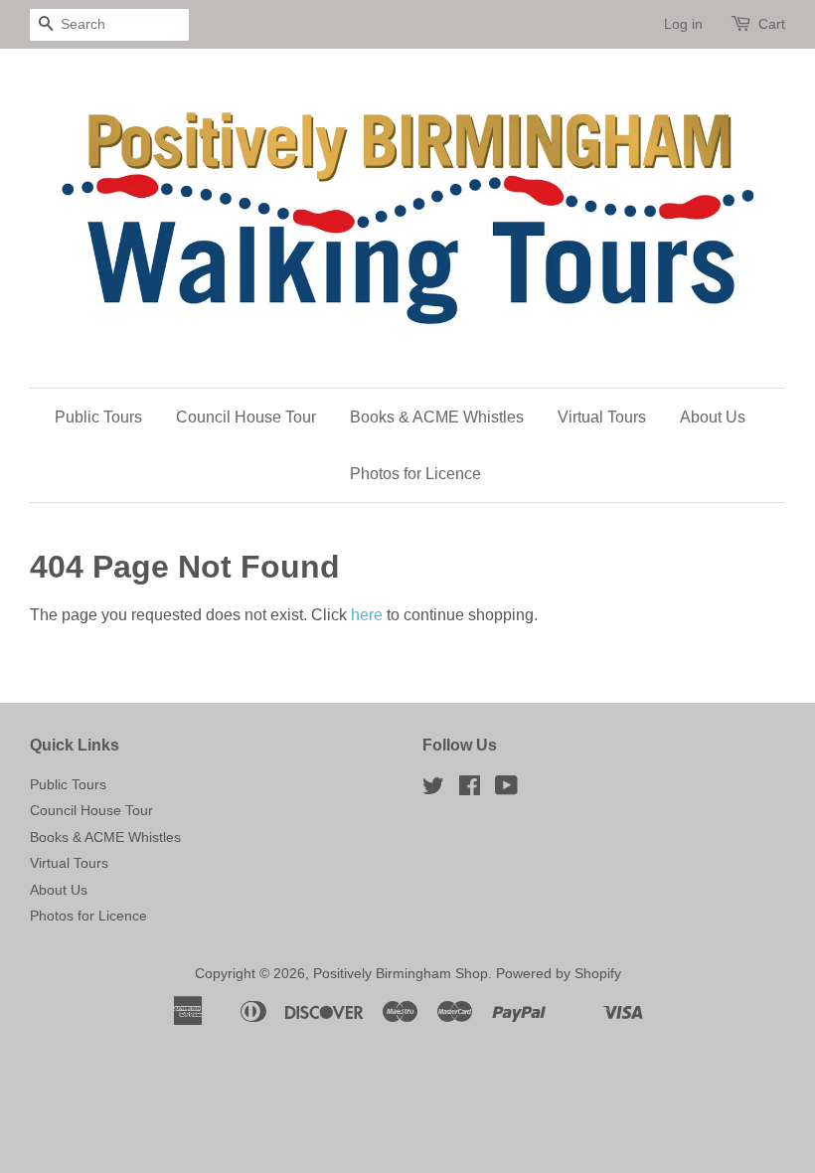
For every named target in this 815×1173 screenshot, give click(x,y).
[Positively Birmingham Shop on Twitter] (433, 789)
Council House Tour (246, 417)
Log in (683, 24)
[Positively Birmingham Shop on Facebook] (469, 789)
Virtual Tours (602, 417)
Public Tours (98, 417)
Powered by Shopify (558, 973)
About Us (712, 417)
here (367, 614)
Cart (771, 24)
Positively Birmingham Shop (400, 973)
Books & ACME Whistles (437, 417)
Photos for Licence (415, 473)
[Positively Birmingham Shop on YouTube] (506, 789)
